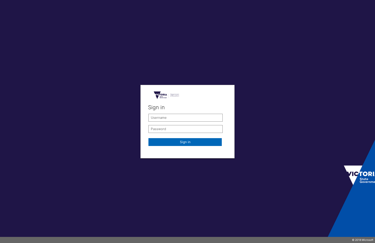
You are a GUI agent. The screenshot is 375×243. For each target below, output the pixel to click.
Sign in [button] (185, 142)
